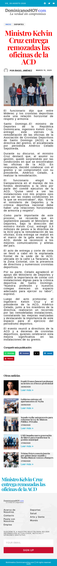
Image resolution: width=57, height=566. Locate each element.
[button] (53, 12)
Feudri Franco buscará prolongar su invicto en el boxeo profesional (37, 382)
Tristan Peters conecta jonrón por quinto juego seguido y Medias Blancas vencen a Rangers (37, 455)
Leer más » (27, 390)
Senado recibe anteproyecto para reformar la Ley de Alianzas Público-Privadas (37, 419)
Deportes (19, 24)
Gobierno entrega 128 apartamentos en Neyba (32, 400)
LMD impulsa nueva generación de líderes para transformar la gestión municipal (36, 437)
